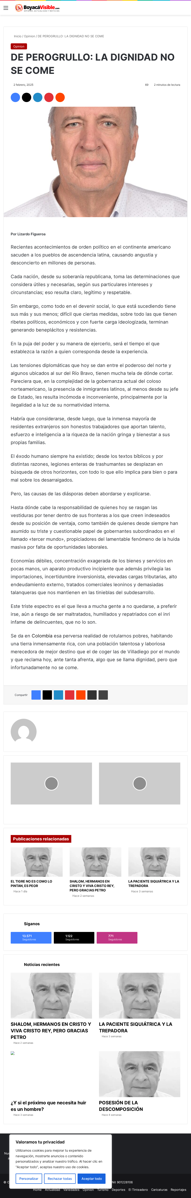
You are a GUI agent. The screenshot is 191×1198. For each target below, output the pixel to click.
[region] (60, 1161)
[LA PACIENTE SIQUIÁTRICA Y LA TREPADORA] (154, 862)
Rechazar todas (60, 1179)
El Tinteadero (138, 1189)
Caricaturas (159, 1189)
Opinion (29, 36)
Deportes (118, 1189)
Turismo (103, 1189)
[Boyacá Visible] (37, 8)
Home (37, 1189)
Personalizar (28, 1179)
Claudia (49, 721)
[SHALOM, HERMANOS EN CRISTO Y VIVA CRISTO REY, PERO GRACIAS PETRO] (96, 862)
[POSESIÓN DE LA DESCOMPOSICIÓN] (139, 1074)
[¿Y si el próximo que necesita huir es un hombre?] (51, 1074)
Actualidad (52, 1189)
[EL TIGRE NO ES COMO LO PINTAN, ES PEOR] (37, 862)
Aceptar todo (92, 1179)
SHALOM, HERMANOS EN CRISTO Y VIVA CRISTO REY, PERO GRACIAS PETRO (92, 885)
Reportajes (178, 1189)
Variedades (71, 1189)
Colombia (42, 636)
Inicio (17, 36)
